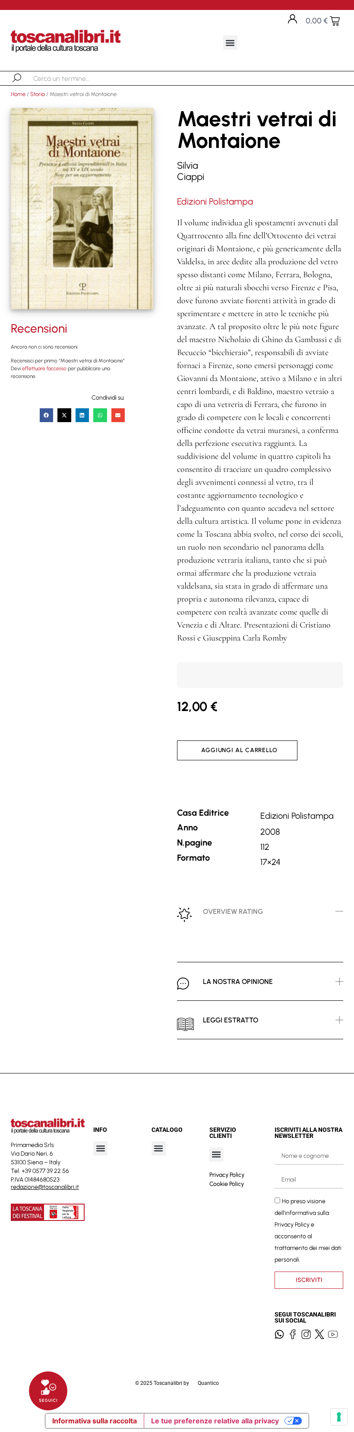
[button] (230, 42)
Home (18, 94)
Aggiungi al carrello (239, 750)
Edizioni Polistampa (215, 201)
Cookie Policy (226, 1184)
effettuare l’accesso (44, 368)
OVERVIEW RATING (233, 911)
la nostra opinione (238, 981)
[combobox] (78, 78)
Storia (37, 94)
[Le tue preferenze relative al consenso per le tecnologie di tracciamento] (339, 1417)
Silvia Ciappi (190, 171)
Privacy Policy (226, 1175)
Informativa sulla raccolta (94, 1420)
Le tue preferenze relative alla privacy (215, 1420)
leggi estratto (230, 1020)
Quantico (208, 1383)
